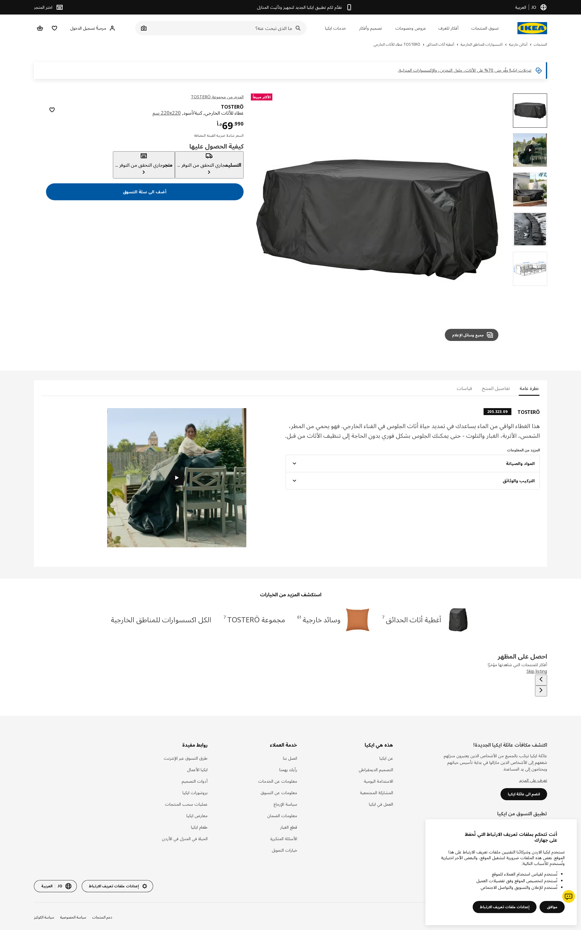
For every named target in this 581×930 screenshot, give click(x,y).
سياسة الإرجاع (285, 804)
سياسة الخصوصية (73, 917)
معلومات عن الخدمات (277, 781)
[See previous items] (541, 680)
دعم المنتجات (102, 917)
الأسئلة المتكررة (283, 838)
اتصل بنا (290, 758)
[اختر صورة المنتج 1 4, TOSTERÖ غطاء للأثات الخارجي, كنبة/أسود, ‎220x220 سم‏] (530, 110)
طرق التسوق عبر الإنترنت (186, 758)
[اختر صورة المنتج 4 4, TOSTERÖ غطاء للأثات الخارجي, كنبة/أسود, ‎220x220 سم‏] (530, 269)
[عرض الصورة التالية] (263, 220)
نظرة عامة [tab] (529, 388)
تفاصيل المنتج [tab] (496, 388)
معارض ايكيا (197, 815)
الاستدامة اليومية (378, 781)
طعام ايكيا (199, 827)
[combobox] (227, 28)
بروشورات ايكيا (195, 792)
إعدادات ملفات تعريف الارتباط (504, 906)
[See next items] (541, 691)
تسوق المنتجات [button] (485, 28)
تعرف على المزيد (533, 780)
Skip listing (537, 671)
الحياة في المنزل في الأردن (185, 838)
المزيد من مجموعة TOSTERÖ (217, 97)
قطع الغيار (288, 827)
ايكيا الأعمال (197, 769)
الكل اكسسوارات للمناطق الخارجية (161, 619)
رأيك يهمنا (288, 769)
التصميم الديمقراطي (376, 769)
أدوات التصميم (195, 781)
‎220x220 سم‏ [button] (167, 113)
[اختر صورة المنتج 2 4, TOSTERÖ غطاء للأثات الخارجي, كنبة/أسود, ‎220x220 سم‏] (530, 189)
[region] (377, 219)
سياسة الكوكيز (44, 917)
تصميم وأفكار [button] (370, 28)
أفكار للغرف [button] (448, 28)
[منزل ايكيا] (532, 28)
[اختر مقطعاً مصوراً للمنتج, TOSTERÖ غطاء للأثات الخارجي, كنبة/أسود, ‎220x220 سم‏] (530, 150)
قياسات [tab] (464, 388)
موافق (552, 906)
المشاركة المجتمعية (376, 792)
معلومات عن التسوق (279, 792)
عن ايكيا (386, 758)
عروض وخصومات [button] (410, 28)
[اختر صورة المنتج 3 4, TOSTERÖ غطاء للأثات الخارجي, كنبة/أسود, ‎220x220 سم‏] (530, 229)
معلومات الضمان (282, 815)
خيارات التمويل (284, 850)
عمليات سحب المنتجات (186, 804)
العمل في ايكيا (381, 804)
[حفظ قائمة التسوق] (52, 110)
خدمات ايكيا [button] (335, 28)
